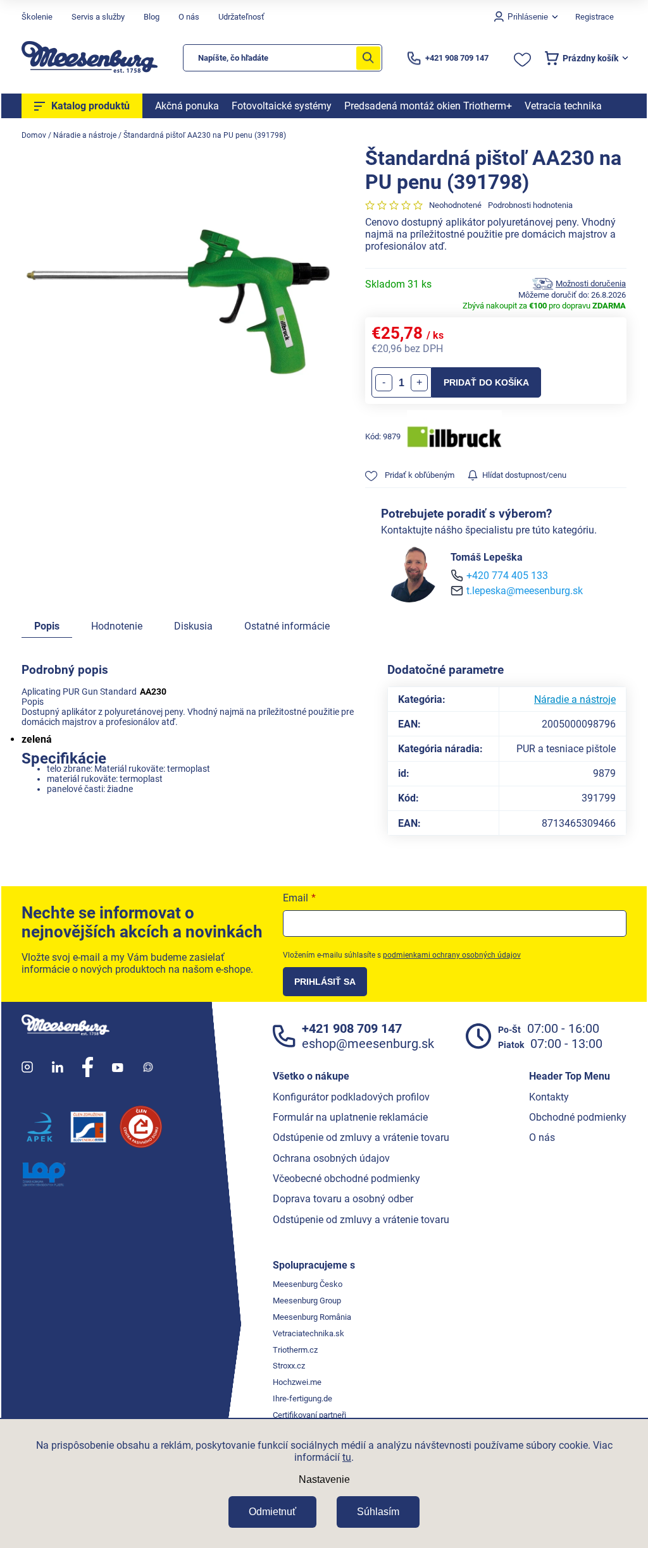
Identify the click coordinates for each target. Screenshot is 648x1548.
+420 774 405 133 (507, 576)
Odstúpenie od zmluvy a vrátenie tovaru (361, 1137)
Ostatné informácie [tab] (287, 626)
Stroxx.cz (289, 1365)
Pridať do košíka (486, 382)
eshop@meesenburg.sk (368, 1043)
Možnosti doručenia (591, 283)
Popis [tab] (46, 626)
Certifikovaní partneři (309, 1415)
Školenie (37, 16)
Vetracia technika (563, 106)
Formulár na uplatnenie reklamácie (350, 1117)
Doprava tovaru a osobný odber (343, 1199)
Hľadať (368, 58)
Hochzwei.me (297, 1382)
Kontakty (549, 1097)
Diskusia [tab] (193, 626)
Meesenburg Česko (307, 1284)
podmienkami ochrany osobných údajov (452, 955)
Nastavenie (324, 1479)
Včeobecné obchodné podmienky (346, 1179)
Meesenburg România (312, 1317)
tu (346, 1457)
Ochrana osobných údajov (331, 1158)
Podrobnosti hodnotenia (530, 205)
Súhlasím (378, 1511)
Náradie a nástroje (575, 699)
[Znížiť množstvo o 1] (383, 382)
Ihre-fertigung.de (302, 1398)
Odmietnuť (272, 1511)
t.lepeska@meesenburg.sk (524, 591)
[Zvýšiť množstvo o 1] (419, 382)
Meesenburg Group (307, 1300)
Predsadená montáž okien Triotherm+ (428, 106)
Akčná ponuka (187, 106)
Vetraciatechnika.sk (308, 1333)
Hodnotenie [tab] (116, 626)
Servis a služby (98, 16)
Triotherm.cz (295, 1350)
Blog (151, 16)
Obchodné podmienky (577, 1117)
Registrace (594, 16)
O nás (188, 16)
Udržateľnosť (241, 16)
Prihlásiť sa (325, 982)
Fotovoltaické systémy (282, 106)
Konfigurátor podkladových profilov (351, 1097)
